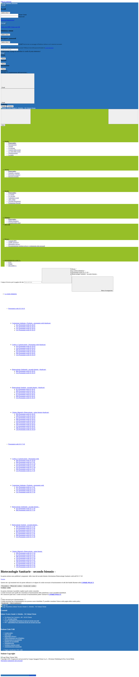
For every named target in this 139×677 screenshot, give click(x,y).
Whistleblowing (9, 643)
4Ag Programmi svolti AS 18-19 (25, 346)
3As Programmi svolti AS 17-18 (25, 537)
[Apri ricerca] (123, 116)
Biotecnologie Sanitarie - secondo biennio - (25, 525)
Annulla (4, 106)
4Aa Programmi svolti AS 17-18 (25, 508)
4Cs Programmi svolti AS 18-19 (25, 389)
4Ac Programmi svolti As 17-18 (25, 487)
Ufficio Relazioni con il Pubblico (14, 638)
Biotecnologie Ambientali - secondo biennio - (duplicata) (29, 369)
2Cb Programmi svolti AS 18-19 (25, 417)
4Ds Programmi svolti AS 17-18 (25, 526)
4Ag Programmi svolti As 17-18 (25, 465)
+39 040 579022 (12, 619)
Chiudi (3, 58)
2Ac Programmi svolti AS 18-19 (25, 328)
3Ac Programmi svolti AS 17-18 (25, 489)
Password (21, 16)
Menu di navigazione (107, 290)
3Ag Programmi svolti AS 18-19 (25, 348)
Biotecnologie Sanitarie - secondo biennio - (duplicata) (28, 387)
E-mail (21, 44)
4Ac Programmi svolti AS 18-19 (25, 325)
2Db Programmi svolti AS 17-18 (25, 553)
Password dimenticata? (7, 20)
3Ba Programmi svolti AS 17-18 (25, 510)
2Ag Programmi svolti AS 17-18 (25, 464)
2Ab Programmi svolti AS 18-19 (25, 421)
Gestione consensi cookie (12, 645)
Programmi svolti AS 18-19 (16, 308)
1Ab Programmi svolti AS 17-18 (25, 567)
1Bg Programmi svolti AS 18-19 (25, 353)
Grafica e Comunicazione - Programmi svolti (25, 459)
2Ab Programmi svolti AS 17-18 (25, 558)
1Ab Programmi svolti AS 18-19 (25, 429)
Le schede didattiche (78, 270)
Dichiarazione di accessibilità (13, 640)
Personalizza (5, 586)
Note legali (8, 635)
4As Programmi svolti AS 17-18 (25, 528)
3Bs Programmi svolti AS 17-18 (25, 535)
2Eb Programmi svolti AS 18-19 (25, 414)
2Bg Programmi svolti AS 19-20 (25, 460)
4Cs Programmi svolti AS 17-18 (25, 530)
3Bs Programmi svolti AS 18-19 (25, 396)
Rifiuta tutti (16, 586)
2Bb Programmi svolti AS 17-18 (25, 556)
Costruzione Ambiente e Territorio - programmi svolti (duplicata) (31, 323)
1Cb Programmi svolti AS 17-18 (25, 563)
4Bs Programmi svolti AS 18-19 (25, 391)
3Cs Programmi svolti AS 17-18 (25, 533)
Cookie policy (9, 633)
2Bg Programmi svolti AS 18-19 (25, 350)
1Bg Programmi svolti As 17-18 (25, 469)
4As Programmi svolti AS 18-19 (25, 392)
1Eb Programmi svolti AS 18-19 (25, 422)
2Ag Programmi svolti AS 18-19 (25, 351)
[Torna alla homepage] (69, 108)
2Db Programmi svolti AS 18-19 (25, 416)
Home (73, 269)
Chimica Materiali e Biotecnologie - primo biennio (27, 551)
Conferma (10, 106)
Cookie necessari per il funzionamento (12, 599)
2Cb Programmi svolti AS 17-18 (25, 555)
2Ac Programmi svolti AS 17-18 (25, 490)
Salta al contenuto (6, 1)
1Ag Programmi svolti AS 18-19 (25, 355)
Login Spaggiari (49, 48)
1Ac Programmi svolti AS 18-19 (25, 330)
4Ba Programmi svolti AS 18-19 (25, 371)
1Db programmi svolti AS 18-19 (25, 424)
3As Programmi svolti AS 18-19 (25, 398)
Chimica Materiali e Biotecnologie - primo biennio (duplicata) (30, 412)
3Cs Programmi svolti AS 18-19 (25, 394)
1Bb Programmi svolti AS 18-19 (25, 428)
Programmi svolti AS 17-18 (80, 272)
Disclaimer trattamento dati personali (12, 661)
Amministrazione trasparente (13, 646)
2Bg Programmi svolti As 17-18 (25, 462)
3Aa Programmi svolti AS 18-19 (25, 373)
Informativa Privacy (10, 636)
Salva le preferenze (15, 603)
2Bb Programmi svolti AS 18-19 (25, 419)
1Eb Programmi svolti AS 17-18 (25, 560)
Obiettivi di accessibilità (12, 641)
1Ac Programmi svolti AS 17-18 (25, 492)
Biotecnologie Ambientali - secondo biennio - (26, 507)
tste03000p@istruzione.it (24, 621)
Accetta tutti (30, 586)
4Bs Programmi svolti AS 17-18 (25, 531)
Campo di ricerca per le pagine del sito (12, 282)
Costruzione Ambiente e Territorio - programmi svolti (28, 485)
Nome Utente (23, 14)
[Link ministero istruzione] (9, 3)
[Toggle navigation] (16, 116)
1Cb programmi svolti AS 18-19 (25, 426)
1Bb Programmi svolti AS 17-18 (25, 565)
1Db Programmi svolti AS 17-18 (25, 561)
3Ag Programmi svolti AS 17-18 (25, 467)
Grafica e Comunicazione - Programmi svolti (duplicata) (29, 344)
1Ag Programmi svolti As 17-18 (25, 471)
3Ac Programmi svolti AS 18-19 (25, 326)
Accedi (3, 5)
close (3, 125)
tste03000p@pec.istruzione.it (24, 622)
